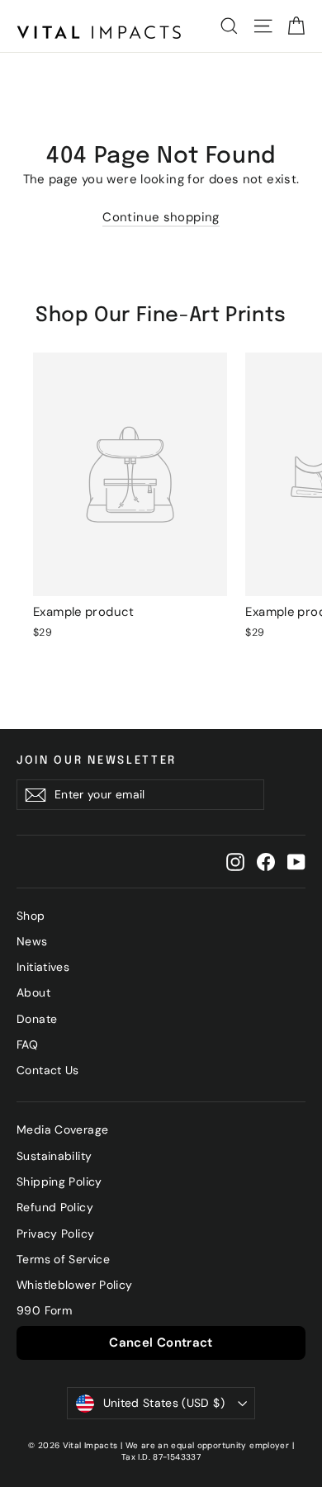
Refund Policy (55, 1207)
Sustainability (54, 1155)
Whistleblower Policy (75, 1284)
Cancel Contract (161, 1342)
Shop (31, 915)
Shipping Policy (59, 1181)
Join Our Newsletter (97, 760)
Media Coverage (62, 1129)
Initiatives (43, 966)
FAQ (27, 1044)
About (33, 992)
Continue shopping (160, 217)
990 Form (44, 1310)
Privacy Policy (55, 1233)
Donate (37, 1018)
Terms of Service (63, 1259)
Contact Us (48, 1070)
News (32, 941)
